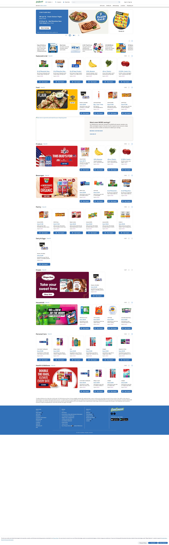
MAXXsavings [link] (39, 419)
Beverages (40, 175)
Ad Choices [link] (64, 412)
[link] (39, 2)
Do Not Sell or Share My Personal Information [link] (72, 414)
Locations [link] (38, 422)
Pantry (38, 207)
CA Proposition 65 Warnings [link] (68, 416)
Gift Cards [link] (38, 414)
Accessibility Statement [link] (67, 420)
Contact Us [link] (38, 420)
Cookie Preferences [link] (78, 425)
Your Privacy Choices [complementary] (72, 425)
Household (40, 302)
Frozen (38, 270)
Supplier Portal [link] (89, 416)
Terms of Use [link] (65, 424)
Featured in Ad (41, 56)
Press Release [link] (89, 414)
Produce (39, 144)
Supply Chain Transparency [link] (68, 417)
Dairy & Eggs (41, 238)
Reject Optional (163, 542)
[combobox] (96, 2)
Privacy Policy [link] (65, 422)
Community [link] (88, 419)
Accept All (153, 542)
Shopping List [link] (39, 425)
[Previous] (129, 41)
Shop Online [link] (38, 412)
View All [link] (50, 56)
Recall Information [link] (90, 417)
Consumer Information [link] (41, 417)
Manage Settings (143, 542)
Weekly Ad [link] (38, 416)
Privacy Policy (55, 538)
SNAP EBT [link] (38, 424)
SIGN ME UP (93, 134)
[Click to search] (119, 2)
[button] (43, 71)
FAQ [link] (37, 427)
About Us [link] (88, 412)
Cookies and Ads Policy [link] (67, 419)
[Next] (132, 41)
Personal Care (41, 334)
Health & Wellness (43, 365)
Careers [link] (88, 420)
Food (38, 87)
